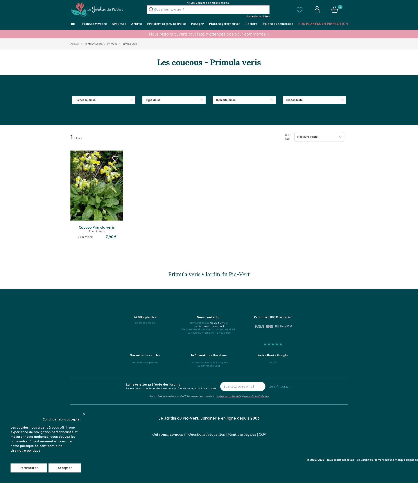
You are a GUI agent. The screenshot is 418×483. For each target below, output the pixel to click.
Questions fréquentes (206, 434)
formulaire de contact (211, 326)
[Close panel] (84, 414)
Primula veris (129, 43)
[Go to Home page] (96, 10)
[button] (299, 9)
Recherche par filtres (258, 16)
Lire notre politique (26, 450)
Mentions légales (242, 434)
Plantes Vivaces (93, 43)
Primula (112, 43)
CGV (262, 434)
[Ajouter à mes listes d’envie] (115, 158)
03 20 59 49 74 (219, 322)
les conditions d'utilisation (256, 396)
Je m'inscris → (280, 386)
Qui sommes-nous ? (169, 434)
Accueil (74, 43)
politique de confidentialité (228, 396)
